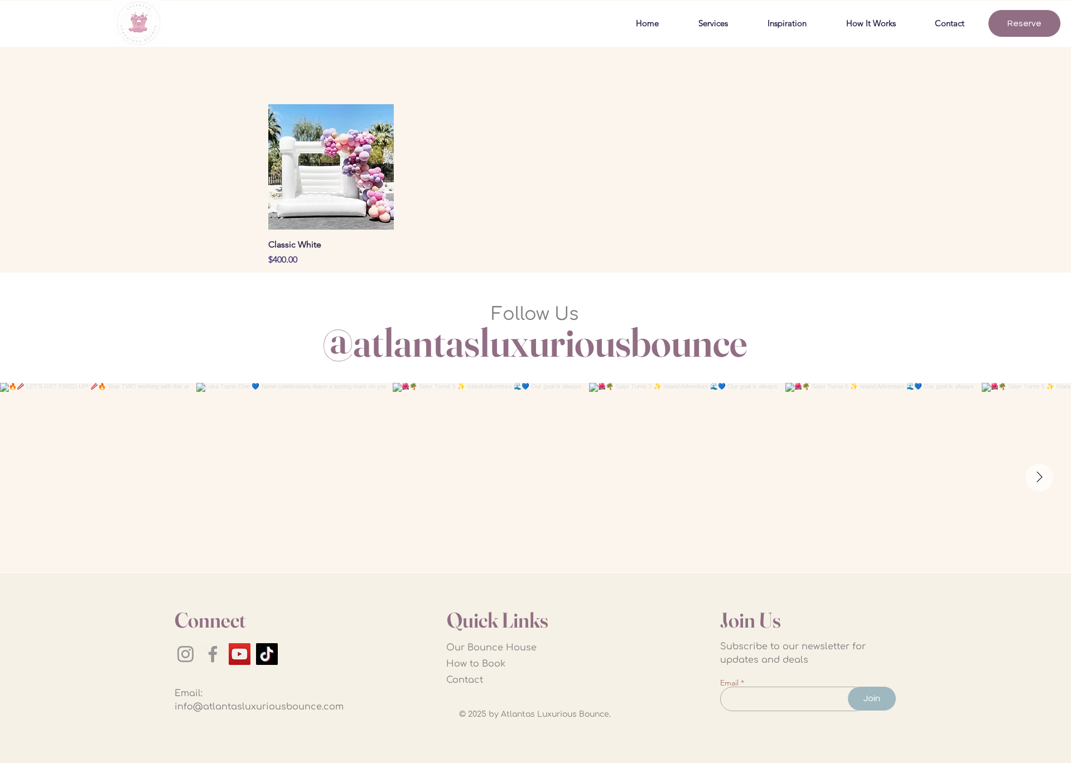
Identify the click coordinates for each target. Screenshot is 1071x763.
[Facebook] (213, 654)
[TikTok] (267, 654)
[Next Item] (1039, 478)
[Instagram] (185, 654)
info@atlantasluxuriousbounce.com (259, 707)
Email (729, 683)
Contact (464, 680)
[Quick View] (331, 167)
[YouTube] (239, 654)
